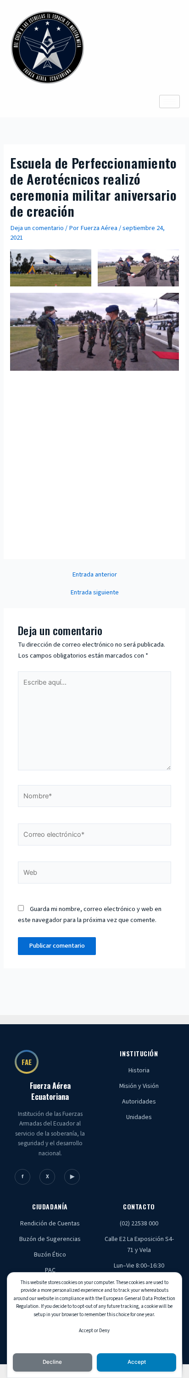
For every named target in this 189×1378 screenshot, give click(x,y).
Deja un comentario (37, 228)
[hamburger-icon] (169, 101)
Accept (137, 1362)
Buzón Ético (50, 1254)
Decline (52, 1362)
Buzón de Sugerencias (50, 1239)
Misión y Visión (139, 1086)
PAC (50, 1270)
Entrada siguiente (94, 592)
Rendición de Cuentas (50, 1223)
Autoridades (139, 1101)
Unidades (139, 1117)
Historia (139, 1070)
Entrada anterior (94, 574)
